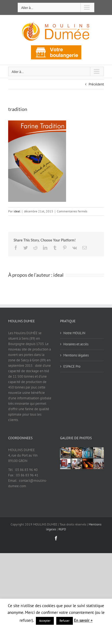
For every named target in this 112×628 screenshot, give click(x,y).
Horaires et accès (75, 344)
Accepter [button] (45, 621)
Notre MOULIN (74, 333)
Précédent (96, 84)
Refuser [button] (65, 621)
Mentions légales (76, 355)
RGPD (62, 529)
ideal (17, 211)
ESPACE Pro (71, 366)
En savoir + (83, 620)
